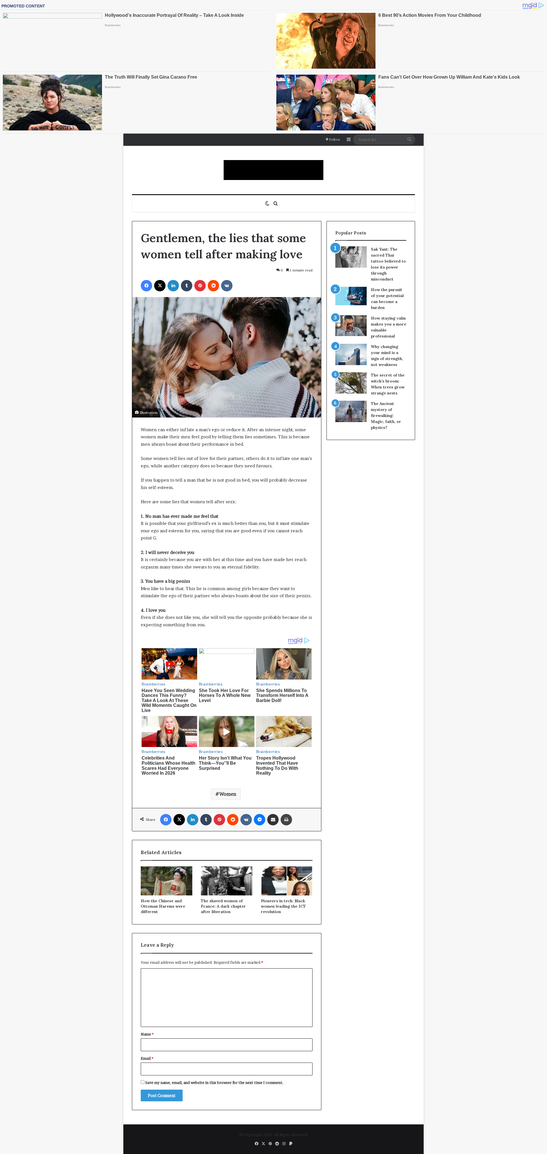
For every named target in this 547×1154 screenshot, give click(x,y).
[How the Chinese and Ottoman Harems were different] (166, 880)
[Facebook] (146, 285)
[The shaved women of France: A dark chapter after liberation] (226, 880)
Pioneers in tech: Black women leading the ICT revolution (283, 906)
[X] (160, 285)
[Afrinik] (273, 170)
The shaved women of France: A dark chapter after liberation (223, 906)
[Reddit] (213, 285)
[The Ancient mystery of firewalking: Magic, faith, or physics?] (351, 411)
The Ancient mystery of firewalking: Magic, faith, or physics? (386, 415)
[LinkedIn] (173, 285)
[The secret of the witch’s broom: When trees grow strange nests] (351, 383)
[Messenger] (259, 819)
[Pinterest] (200, 285)
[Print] (286, 819)
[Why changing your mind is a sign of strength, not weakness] (351, 354)
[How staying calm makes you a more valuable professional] (351, 325)
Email (147, 1058)
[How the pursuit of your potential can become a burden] (351, 297)
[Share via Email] (273, 819)
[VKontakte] (226, 285)
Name (147, 1034)
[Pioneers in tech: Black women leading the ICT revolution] (287, 880)
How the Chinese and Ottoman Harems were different (163, 906)
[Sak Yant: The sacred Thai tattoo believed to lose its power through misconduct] (351, 257)
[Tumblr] (186, 285)
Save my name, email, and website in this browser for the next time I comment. (214, 1082)
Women (227, 794)
